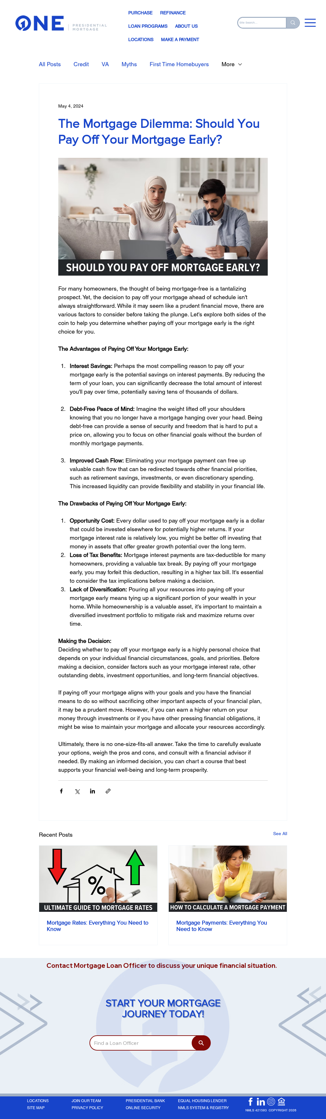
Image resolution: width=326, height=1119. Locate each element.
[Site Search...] (292, 23)
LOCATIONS (38, 1101)
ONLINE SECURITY (143, 1108)
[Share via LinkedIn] (92, 791)
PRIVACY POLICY (87, 1108)
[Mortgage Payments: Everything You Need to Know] (228, 879)
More (228, 64)
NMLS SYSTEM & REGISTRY (203, 1108)
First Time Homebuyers (179, 64)
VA (105, 64)
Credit (81, 64)
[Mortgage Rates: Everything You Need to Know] (98, 879)
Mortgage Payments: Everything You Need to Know (221, 925)
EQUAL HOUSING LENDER (202, 1101)
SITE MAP (36, 1108)
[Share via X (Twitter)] (77, 791)
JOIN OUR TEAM (86, 1101)
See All (280, 833)
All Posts (50, 64)
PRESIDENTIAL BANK (145, 1101)
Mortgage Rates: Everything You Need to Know (97, 925)
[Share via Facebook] (61, 791)
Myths (129, 64)
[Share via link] (108, 791)
